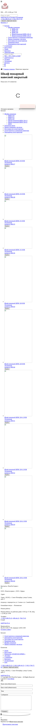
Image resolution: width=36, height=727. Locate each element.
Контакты (7, 51)
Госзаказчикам (9, 660)
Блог (5, 662)
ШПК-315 (15, 31)
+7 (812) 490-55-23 (6, 618)
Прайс (6, 49)
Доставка (7, 655)
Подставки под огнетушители (17, 41)
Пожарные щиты (13, 42)
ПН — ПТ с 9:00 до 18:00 (12, 56)
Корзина (7, 63)
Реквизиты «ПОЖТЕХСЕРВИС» (14, 654)
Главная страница (9, 69)
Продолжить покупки (10, 724)
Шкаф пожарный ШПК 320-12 (21, 34)
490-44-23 (16, 618)
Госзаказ (12, 17)
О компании (8, 46)
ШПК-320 (15, 32)
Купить (7, 166)
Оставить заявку (6, 629)
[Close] (2, 681)
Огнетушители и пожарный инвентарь (20, 37)
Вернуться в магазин (16, 721)
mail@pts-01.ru (5, 17)
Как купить (8, 47)
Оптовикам (19, 17)
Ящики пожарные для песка (17, 39)
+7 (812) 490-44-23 (18, 665)
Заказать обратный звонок (8, 21)
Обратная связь (9, 52)
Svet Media (11, 679)
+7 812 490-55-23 (6, 19)
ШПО (10, 124)
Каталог (7, 26)
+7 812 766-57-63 (17, 19)
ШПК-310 (15, 29)
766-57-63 (23, 618)
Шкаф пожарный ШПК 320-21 (21, 36)
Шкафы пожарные (14, 27)
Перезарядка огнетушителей (17, 44)
